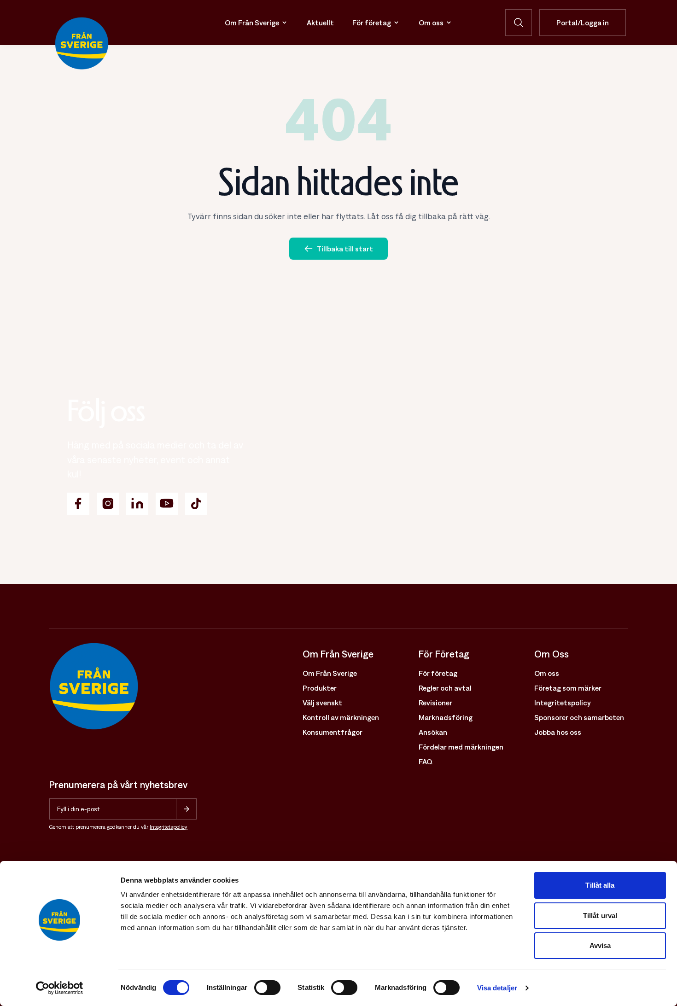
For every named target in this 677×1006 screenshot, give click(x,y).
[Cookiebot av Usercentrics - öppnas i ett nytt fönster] (59, 988)
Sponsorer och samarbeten (579, 717)
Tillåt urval (600, 915)
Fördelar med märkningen (461, 747)
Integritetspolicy (168, 827)
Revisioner (435, 702)
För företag (371, 22)
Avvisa (600, 945)
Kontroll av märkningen (341, 717)
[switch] (267, 987)
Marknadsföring (446, 717)
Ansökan (433, 732)
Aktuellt (320, 22)
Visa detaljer (497, 988)
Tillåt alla (599, 885)
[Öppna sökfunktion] (518, 22)
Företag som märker (567, 688)
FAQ (425, 761)
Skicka (186, 809)
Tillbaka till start (345, 248)
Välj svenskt (322, 702)
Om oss (431, 22)
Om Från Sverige (252, 22)
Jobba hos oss (557, 732)
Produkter (320, 688)
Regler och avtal (445, 688)
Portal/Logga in (582, 22)
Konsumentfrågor (332, 732)
